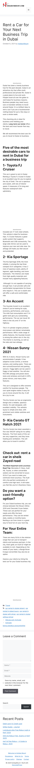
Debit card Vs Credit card (12, 724)
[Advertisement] (17, 65)
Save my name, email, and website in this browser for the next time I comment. (16, 682)
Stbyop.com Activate (13, 620)
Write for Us (19, 756)
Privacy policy (9, 759)
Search (5, 703)
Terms (27, 756)
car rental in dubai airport (15, 608)
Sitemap (19, 759)
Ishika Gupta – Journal (11, 727)
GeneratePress (17, 765)
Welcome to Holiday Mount (17, 753)
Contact (26, 759)
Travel (7, 605)
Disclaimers (9, 756)
